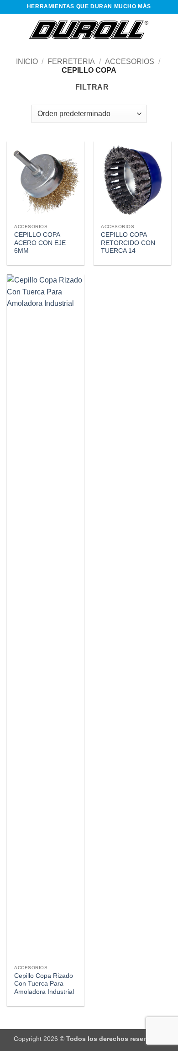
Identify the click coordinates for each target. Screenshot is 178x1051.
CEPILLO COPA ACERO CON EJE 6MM (40, 242)
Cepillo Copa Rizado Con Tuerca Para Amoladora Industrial (44, 983)
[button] (12, 29)
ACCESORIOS (129, 61)
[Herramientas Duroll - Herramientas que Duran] (89, 29)
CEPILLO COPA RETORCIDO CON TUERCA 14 (128, 242)
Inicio (27, 61)
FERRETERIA (71, 61)
